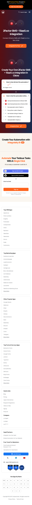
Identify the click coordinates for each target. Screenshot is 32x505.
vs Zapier (5, 418)
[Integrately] (3, 12)
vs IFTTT (5, 424)
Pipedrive (5, 230)
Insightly (5, 219)
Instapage (6, 377)
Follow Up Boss (7, 216)
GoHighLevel (6, 268)
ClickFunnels (6, 279)
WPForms (5, 371)
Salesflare (6, 233)
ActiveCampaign (7, 259)
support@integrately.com (12, 462)
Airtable (5, 328)
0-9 (4, 480)
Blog (4, 394)
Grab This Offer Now (16, 6)
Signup (5, 408)
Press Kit (5, 411)
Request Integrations (9, 403)
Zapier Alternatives (8, 400)
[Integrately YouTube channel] (24, 457)
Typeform (6, 360)
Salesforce (6, 213)
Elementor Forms (7, 348)
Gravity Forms (6, 351)
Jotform (5, 357)
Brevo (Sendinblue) (8, 271)
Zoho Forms (6, 380)
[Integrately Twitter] (8, 457)
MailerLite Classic (8, 282)
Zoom (5, 331)
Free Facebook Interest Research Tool (9, 446)
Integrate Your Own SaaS (9, 435)
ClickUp (5, 314)
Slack (4, 320)
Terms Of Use (20, 499)
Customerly (6, 245)
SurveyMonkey (7, 368)
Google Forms (7, 354)
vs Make (5, 421)
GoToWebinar (6, 274)
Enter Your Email (7, 181)
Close (5, 227)
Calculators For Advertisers (10, 450)
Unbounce (6, 365)
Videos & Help (7, 405)
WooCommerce (7, 317)
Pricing (5, 397)
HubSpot (5, 265)
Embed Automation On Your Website (12, 438)
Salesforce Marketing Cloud (10, 288)
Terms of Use (18, 194)
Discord (5, 325)
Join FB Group (17, 454)
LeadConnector (7, 262)
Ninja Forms (6, 374)
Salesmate (6, 236)
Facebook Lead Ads (8, 256)
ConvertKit (6, 285)
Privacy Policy (11, 499)
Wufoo (5, 363)
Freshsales (6, 221)
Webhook (5, 305)
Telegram (5, 334)
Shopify (5, 311)
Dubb (4, 242)
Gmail (4, 308)
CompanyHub (6, 224)
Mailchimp (6, 277)
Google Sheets (7, 302)
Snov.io (5, 239)
